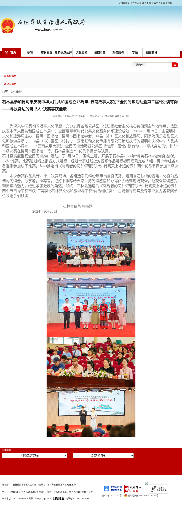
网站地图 (58, 498)
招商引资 (100, 52)
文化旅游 (81, 52)
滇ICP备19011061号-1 (113, 495)
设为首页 (158, 3)
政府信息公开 (63, 52)
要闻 (30, 52)
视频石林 (151, 52)
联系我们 (167, 3)
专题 (135, 52)
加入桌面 (146, 3)
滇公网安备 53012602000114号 (143, 495)
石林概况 (46, 52)
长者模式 (134, 3)
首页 (13, 52)
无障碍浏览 (124, 3)
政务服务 (118, 52)
